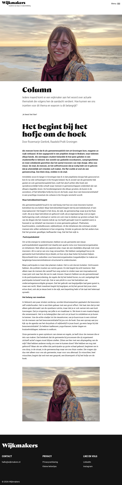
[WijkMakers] (16, 4)
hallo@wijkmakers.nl (11, 462)
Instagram (88, 466)
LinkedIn (87, 462)
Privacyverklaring (50, 462)
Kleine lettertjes (50, 466)
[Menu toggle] (118, 3)
